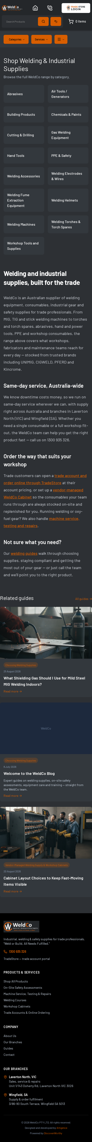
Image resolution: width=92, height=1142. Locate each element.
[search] (43, 21)
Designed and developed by (46, 1127)
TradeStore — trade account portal (27, 959)
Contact (9, 1054)
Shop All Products (16, 981)
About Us (10, 1036)
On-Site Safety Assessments (23, 987)
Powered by (46, 1133)
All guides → (83, 599)
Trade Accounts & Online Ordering (27, 1012)
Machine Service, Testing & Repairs (27, 994)
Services (40, 39)
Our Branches (13, 1042)
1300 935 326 (17, 951)
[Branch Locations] (49, 8)
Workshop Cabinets (17, 1006)
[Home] (35, 8)
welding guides (24, 553)
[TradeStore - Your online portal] (76, 8)
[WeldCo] (21, 926)
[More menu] (60, 39)
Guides (8, 1048)
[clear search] (55, 21)
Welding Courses (15, 1000)
